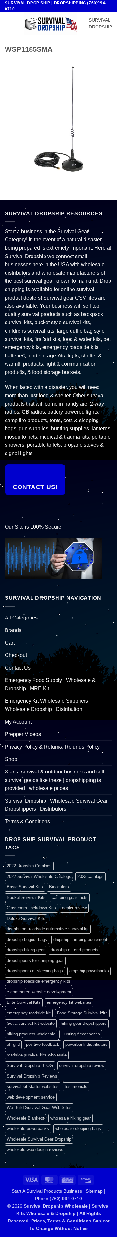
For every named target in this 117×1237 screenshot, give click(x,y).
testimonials (76, 1086)
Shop (11, 759)
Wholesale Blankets (25, 1118)
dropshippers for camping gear (35, 960)
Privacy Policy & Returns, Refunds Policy (52, 747)
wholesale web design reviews (35, 1149)
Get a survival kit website (31, 1023)
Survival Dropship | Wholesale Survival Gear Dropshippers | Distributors (56, 805)
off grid (13, 1044)
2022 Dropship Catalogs (29, 865)
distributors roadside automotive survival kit (48, 928)
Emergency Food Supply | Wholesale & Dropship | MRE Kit (50, 684)
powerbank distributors (86, 1044)
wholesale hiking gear (70, 1118)
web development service (31, 1097)
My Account (18, 722)
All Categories (21, 617)
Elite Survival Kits (24, 1002)
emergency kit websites (69, 1002)
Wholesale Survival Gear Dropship (39, 1139)
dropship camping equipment (80, 939)
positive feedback (42, 1044)
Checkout (16, 655)
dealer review (74, 907)
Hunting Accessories (80, 1034)
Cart (10, 643)
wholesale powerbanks (28, 1128)
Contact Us (18, 668)
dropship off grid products (74, 949)
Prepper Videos (23, 734)
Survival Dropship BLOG (30, 1065)
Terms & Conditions (27, 821)
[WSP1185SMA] (58, 118)
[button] (9, 24)
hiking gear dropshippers (84, 1023)
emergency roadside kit (29, 1013)
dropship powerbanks (89, 971)
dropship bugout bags (27, 939)
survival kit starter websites (32, 1086)
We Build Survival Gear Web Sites (39, 1107)
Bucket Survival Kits (26, 897)
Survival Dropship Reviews (32, 1076)
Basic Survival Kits (25, 886)
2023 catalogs (90, 876)
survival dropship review (81, 1065)
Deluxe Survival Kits (26, 918)
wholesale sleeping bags (78, 1128)
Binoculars (59, 886)
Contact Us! (35, 487)
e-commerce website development (39, 992)
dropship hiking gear (26, 949)
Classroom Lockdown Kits (31, 907)
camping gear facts (70, 897)
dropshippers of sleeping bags (35, 971)
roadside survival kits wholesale (37, 1055)
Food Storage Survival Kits (82, 1013)
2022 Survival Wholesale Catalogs (39, 876)
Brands (13, 630)
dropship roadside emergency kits (38, 981)
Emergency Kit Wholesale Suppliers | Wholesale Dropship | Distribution (48, 705)
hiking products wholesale (31, 1034)
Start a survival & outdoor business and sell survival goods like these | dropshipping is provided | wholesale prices (54, 780)
